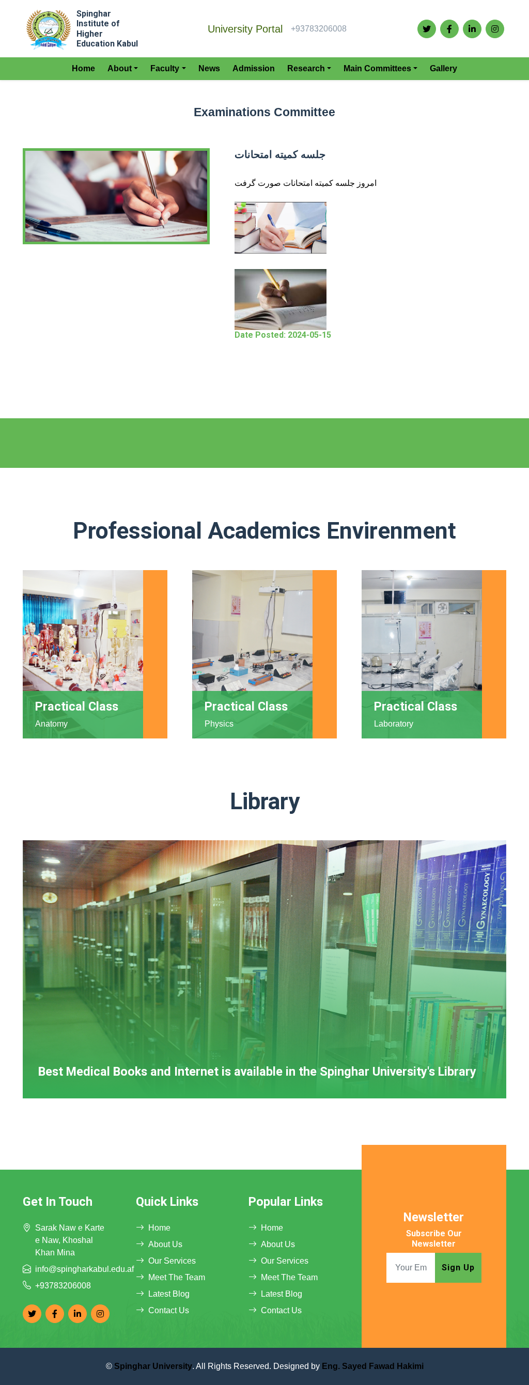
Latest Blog (169, 1293)
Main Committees (377, 68)
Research (306, 68)
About (119, 68)
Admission (253, 68)
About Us (165, 1244)
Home (83, 68)
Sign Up (458, 1267)
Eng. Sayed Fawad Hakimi (373, 1366)
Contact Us (168, 1310)
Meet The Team (176, 1277)
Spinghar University (153, 1366)
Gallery (443, 68)
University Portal (245, 29)
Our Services (172, 1260)
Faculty (164, 68)
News (209, 68)
